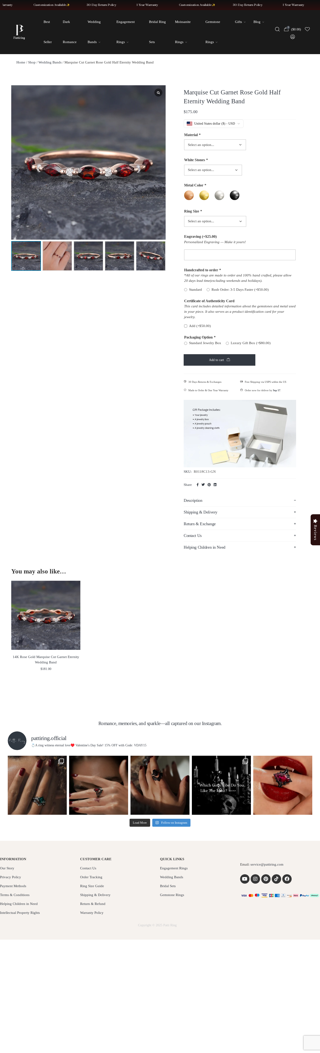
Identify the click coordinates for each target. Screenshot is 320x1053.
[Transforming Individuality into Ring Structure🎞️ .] (37, 785)
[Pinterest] (266, 879)
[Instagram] (255, 879)
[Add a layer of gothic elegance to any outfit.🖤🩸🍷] (282, 785)
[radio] (188, 195)
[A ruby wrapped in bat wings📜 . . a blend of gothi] (98, 785)
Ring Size (193, 211)
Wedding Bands (50, 62)
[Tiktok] (276, 879)
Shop (32, 62)
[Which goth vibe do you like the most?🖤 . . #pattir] (221, 785)
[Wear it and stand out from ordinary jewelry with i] (160, 785)
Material (192, 135)
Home (20, 62)
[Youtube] (244, 879)
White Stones (196, 160)
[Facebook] (287, 879)
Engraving (200, 236)
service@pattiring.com (266, 864)
